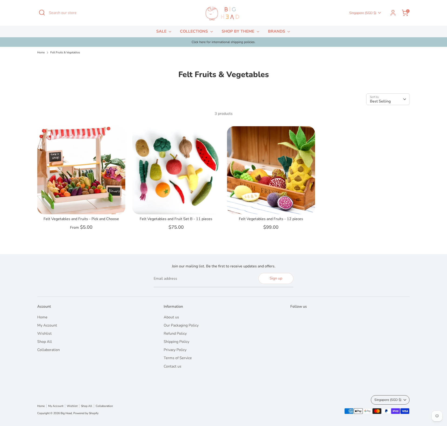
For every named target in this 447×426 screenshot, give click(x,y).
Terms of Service (178, 358)
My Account (47, 325)
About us (171, 317)
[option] (223, 42)
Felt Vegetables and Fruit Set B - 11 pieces (176, 219)
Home (41, 52)
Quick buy (81, 206)
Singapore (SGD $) (362, 13)
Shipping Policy (176, 341)
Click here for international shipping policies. (223, 42)
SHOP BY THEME (238, 31)
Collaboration (48, 349)
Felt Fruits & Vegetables (65, 52)
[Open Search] (42, 12)
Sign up (276, 278)
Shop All (44, 341)
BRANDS (277, 31)
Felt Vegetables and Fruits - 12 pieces (271, 219)
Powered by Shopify (85, 413)
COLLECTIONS (194, 31)
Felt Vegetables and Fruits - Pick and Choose (81, 219)
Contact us (172, 366)
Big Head (66, 413)
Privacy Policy (175, 349)
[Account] (393, 12)
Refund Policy (175, 333)
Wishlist (44, 333)
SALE (162, 31)
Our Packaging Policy (181, 325)
